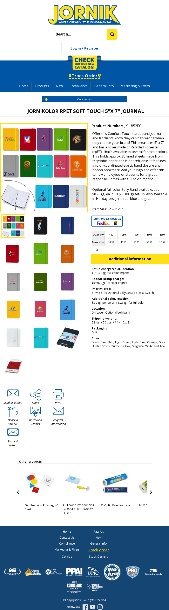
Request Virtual (13, 443)
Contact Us (67, 537)
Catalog (67, 556)
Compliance (79, 86)
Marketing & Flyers (135, 86)
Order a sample (13, 422)
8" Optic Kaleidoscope (115, 505)
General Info (104, 86)
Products (42, 86)
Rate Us (98, 531)
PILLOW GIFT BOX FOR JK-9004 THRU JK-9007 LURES (78, 509)
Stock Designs (98, 556)
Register (91, 48)
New (59, 86)
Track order (98, 549)
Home (23, 86)
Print (58, 403)
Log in (76, 48)
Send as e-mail (13, 403)
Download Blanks (35, 422)
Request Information (58, 422)
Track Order (84, 75)
